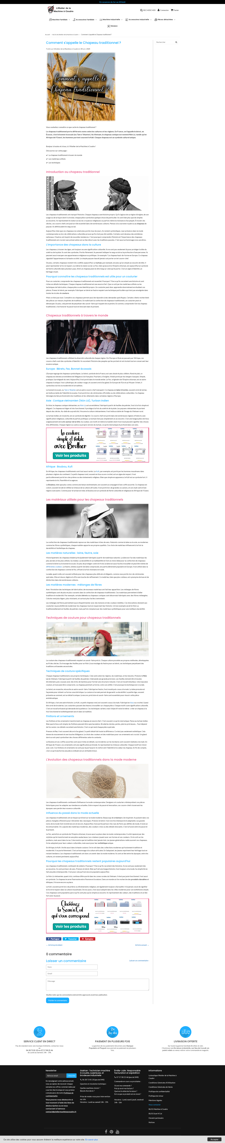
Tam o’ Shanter (70, 390)
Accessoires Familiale (84, 19)
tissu (132, 702)
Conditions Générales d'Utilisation (162, 1083)
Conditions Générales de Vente (161, 1087)
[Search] (176, 42)
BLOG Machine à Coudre (158, 1109)
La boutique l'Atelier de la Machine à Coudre (162, 1076)
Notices (152, 1122)
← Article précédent (54, 945)
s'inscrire (71, 1075)
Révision (114, 26)
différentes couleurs (54, 566)
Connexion (164, 10)
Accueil (47, 34)
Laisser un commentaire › (139, 960)
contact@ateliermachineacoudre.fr (61, 1111)
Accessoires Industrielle (138, 19)
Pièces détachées (165, 19)
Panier (176, 10)
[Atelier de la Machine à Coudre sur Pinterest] (111, 1132)
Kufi (97, 471)
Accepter (214, 1139)
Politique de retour (156, 1096)
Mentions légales (155, 1100)
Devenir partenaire (156, 1118)
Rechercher (149, 10)
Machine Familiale (59, 19)
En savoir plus (91, 1139)
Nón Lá (83, 405)
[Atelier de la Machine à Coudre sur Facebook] (106, 1132)
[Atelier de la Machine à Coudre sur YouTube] (117, 1132)
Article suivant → (142, 945)
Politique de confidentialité (159, 1091)
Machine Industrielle (111, 19)
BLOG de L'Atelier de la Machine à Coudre (65, 34)
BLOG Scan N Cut (155, 1113)
